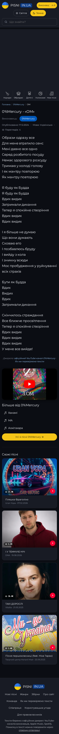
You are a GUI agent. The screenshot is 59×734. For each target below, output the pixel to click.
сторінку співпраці (29, 730)
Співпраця (15, 707)
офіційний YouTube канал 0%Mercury (34, 358)
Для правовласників (29, 714)
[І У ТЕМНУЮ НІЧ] (29, 535)
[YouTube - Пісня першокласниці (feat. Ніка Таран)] (52, 647)
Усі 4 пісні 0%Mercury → (29, 436)
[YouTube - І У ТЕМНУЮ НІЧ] (52, 543)
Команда (12, 701)
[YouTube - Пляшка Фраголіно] (52, 491)
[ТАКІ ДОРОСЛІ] (29, 587)
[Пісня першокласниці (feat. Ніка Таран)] (29, 639)
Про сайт (48, 694)
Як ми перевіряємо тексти (29, 361)
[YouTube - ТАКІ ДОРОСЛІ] (52, 595)
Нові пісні (11, 694)
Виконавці (47, 5)
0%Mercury (18, 104)
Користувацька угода (37, 707)
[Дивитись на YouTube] (29, 384)
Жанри (24, 694)
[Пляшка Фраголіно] (29, 483)
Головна (6, 104)
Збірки (36, 694)
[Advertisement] (29, 59)
